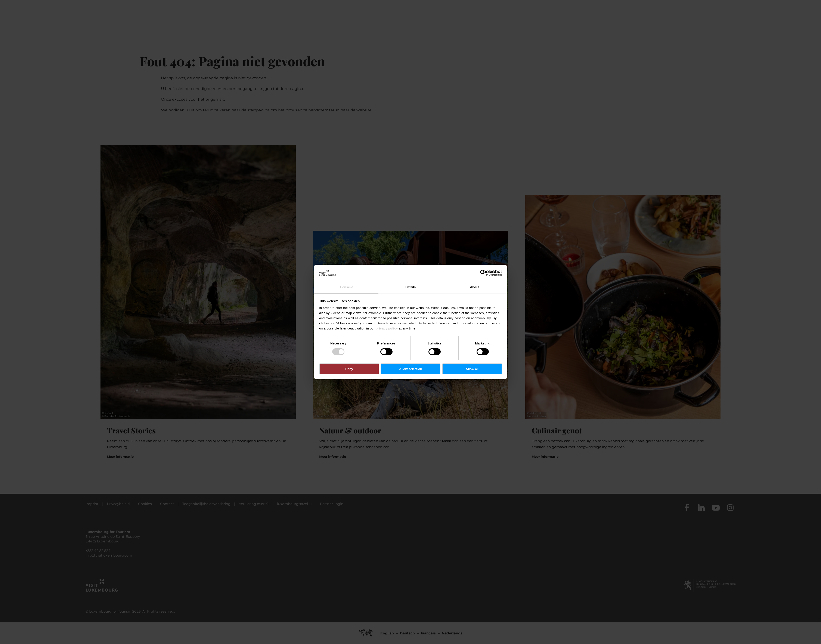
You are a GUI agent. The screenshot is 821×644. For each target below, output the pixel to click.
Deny (349, 369)
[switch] (386, 351)
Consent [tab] (346, 287)
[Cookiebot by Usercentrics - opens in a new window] (483, 273)
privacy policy (387, 328)
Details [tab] (410, 287)
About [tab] (474, 287)
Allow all (472, 369)
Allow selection (410, 369)
